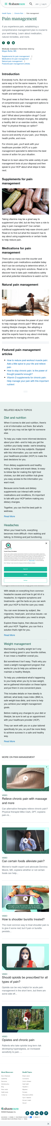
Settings (25, 580)
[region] (25, 563)
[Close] (46, 543)
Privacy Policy (32, 560)
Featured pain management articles (16, 63)
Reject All (25, 569)
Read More (9, 516)
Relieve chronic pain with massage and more (24, 800)
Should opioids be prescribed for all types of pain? (25, 979)
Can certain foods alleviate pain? (23, 861)
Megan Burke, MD (9, 51)
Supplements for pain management (16, 56)
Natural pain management (12, 61)
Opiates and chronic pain (18, 1040)
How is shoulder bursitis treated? (23, 919)
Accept (25, 574)
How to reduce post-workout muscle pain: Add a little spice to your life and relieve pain (27, 364)
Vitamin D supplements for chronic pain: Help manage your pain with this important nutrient (28, 381)
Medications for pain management (15, 58)
